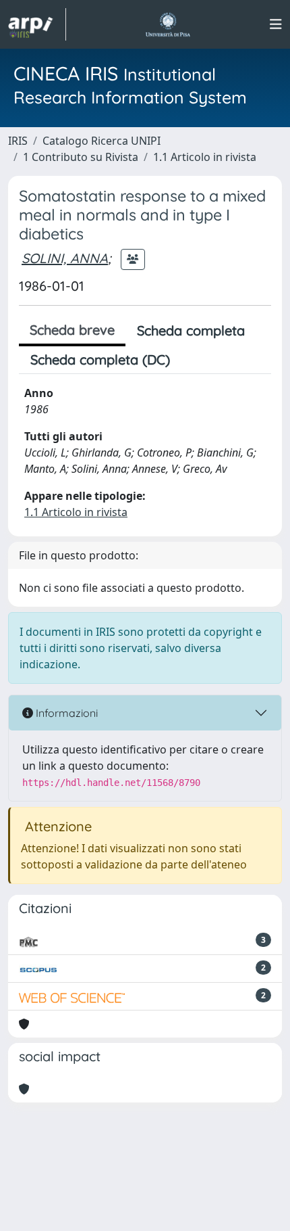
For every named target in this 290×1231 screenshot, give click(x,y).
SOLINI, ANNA (65, 258)
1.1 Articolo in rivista (204, 156)
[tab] (192, 360)
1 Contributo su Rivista (80, 156)
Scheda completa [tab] (191, 330)
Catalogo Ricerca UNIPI (101, 140)
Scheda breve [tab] (72, 329)
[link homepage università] (167, 24)
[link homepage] (37, 24)
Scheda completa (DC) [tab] (100, 359)
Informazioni (65, 713)
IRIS (18, 140)
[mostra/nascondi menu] (276, 24)
